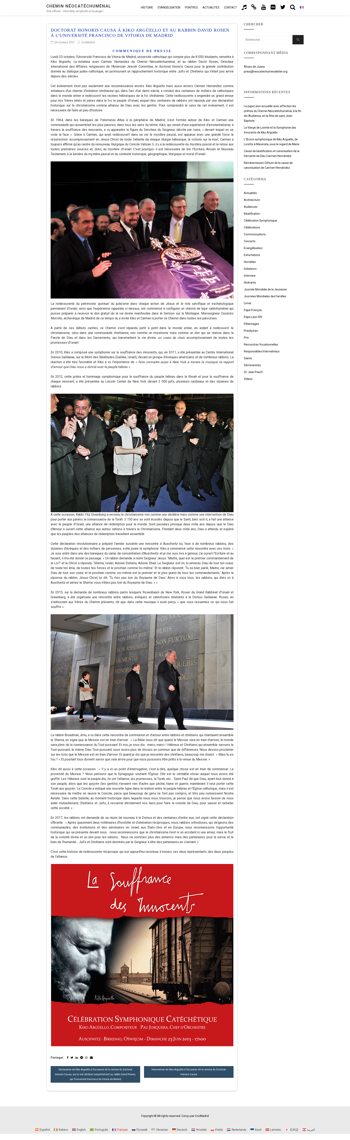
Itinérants (250, 282)
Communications (255, 234)
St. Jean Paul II (253, 372)
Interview (250, 275)
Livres (247, 303)
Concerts (249, 241)
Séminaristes (252, 365)
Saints (248, 358)
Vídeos (248, 379)
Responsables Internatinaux (262, 351)
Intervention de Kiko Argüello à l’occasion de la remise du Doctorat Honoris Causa (189, 1072)
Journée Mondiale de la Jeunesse (265, 289)
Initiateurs (250, 268)
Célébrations (252, 227)
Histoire (147, 7)
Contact (230, 7)
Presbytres (251, 330)
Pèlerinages (251, 323)
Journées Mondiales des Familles (265, 296)
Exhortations (252, 255)
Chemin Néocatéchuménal (78, 6)
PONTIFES (191, 7)
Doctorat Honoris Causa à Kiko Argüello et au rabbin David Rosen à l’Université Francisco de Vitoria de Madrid (140, 33)
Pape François (253, 310)
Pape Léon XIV (253, 317)
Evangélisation (253, 248)
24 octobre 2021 (64, 42)
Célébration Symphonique (260, 220)
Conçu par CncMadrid (195, 1116)
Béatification (252, 213)
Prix (246, 337)
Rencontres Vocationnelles (261, 344)
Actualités (211, 7)
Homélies (250, 261)
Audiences (250, 206)
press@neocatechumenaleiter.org (265, 71)
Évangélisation (169, 7)
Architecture (252, 200)
